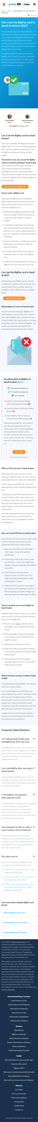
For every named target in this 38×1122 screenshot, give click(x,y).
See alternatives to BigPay (14, 298)
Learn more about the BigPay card (15, 186)
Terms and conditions (19, 1098)
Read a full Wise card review (19, 457)
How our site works (19, 1094)
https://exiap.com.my (19, 942)
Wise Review (19, 1030)
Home (3, 11)
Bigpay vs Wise (19, 1068)
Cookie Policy (19, 1106)
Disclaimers (33, 15)
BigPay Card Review (19, 1034)
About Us (19, 1086)
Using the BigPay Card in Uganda (15, 932)
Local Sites (19, 1090)
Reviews (19, 1026)
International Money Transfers (19, 997)
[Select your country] (35, 4)
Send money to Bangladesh (19, 1017)
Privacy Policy (19, 1102)
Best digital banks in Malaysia (19, 1076)
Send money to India (19, 1013)
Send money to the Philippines (19, 1005)
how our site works (8, 990)
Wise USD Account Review (19, 1038)
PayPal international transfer (19, 1050)
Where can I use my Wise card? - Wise (19, 869)
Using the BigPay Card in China (14, 913)
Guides (9, 11)
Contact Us (19, 1110)
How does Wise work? (19, 1064)
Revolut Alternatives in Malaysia (19, 1042)
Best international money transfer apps (19, 1060)
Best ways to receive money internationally (19, 1072)
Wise (20, 382)
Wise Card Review (19, 1046)
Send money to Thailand (19, 1021)
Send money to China (19, 1001)
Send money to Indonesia (19, 1009)
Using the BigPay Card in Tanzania (15, 923)
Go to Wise (19, 452)
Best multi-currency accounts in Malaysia (19, 1080)
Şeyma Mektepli (27, 120)
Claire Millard (9, 120)
